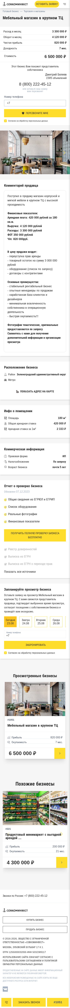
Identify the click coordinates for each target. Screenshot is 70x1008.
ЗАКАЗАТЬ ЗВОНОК (29, 1002)
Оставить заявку (47, 4)
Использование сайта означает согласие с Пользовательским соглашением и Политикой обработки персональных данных (30, 961)
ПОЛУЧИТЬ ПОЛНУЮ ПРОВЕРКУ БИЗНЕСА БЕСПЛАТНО (35, 535)
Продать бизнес (35, 929)
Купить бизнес (35, 920)
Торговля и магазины (34, 11)
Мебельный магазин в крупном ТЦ (32, 725)
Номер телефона (13, 96)
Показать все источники (20, 571)
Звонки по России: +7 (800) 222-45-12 (25, 895)
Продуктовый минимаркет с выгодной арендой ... (33, 836)
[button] (64, 153)
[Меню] (64, 4)
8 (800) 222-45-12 (35, 84)
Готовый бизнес (11, 11)
